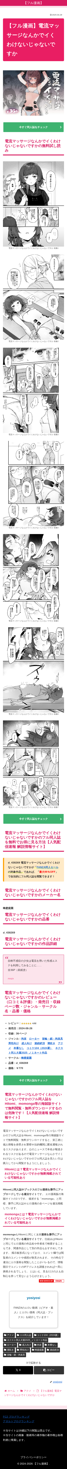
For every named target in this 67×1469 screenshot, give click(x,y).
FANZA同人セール (47, 867)
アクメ (10, 1335)
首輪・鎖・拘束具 (52, 1038)
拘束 (23, 1038)
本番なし (19, 1048)
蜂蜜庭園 (26, 1057)
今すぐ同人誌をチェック (33, 127)
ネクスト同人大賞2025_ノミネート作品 (27, 1340)
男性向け (13, 1043)
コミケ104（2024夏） (40, 1048)
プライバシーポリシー (33, 1457)
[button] (49, 1370)
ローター (34, 1038)
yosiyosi (33, 1298)
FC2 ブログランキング (16, 1416)
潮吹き (51, 1043)
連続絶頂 (39, 1043)
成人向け (26, 1043)
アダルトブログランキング (18, 1421)
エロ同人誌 (25, 1335)
